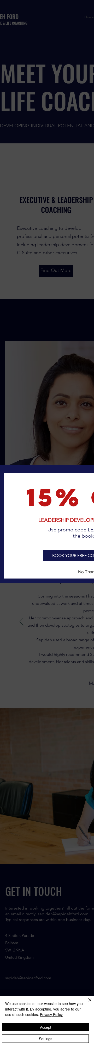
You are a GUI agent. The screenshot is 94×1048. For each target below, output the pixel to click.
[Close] (86, 1003)
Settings (45, 1038)
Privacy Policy (51, 1014)
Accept (45, 1027)
